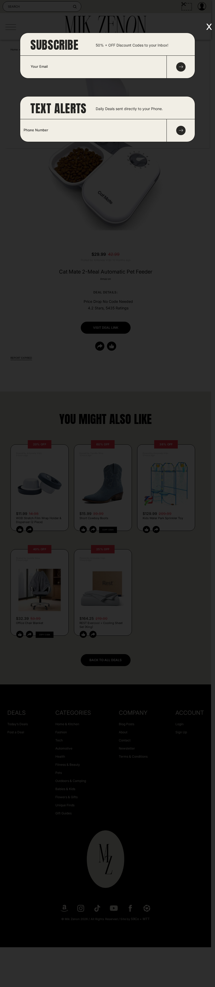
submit (181, 67)
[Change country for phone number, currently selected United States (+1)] (26, 130)
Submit (181, 130)
